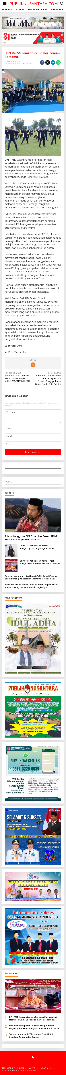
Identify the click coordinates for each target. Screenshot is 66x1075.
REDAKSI (32, 1068)
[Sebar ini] (42, 62)
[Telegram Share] (53, 62)
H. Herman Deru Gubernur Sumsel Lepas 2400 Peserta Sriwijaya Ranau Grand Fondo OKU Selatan (48, 378)
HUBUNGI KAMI (47, 1068)
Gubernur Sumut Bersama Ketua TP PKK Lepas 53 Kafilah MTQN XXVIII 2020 (18, 377)
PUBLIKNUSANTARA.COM (34, 3)
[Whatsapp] (58, 62)
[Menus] (4, 3)
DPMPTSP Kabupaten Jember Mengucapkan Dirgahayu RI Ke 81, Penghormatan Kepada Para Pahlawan (40, 547)
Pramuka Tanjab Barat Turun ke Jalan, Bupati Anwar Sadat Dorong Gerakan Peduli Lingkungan (31, 585)
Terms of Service (28, 1070)
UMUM (18, 63)
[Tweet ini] (47, 62)
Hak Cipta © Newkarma (13, 1067)
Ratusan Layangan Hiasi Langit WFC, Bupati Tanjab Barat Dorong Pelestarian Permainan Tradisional (31, 577)
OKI (6, 63)
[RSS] (33, 364)
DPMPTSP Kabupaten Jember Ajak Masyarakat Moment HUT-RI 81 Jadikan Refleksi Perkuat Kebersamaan (40, 562)
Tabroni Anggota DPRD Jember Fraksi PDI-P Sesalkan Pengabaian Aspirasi (31, 538)
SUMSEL (11, 63)
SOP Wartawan (9, 1070)
